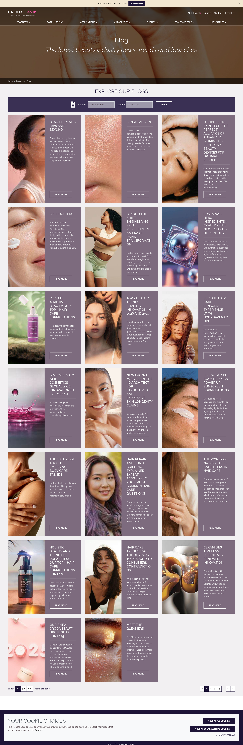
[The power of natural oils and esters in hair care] (180, 494)
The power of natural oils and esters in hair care (216, 465)
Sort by (121, 104)
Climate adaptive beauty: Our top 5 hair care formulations (62, 307)
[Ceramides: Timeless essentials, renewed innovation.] (180, 577)
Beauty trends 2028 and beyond (63, 125)
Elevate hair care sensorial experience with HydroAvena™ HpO (216, 309)
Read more (61, 194)
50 (23, 688)
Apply (164, 104)
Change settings (225, 735)
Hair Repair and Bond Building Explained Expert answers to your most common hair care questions (138, 476)
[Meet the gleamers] (103, 650)
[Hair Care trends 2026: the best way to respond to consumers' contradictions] (103, 577)
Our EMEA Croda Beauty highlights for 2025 (62, 630)
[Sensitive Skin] (103, 159)
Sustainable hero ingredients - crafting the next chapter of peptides (216, 223)
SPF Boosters (61, 214)
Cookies (39, 730)
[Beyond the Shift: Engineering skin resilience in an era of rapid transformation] (103, 247)
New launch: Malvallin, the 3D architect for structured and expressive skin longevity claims (140, 390)
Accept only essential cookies (212, 729)
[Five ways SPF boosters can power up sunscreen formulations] (180, 408)
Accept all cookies (219, 721)
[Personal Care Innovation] (23, 12)
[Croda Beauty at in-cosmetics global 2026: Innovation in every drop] (26, 408)
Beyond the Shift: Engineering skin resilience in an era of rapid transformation (139, 229)
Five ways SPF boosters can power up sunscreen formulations (216, 382)
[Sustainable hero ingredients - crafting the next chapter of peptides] (180, 247)
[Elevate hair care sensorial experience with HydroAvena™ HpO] (180, 327)
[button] (23, 22)
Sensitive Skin (139, 122)
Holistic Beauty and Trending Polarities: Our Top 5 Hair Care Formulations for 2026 (62, 560)
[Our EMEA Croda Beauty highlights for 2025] (26, 650)
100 (30, 688)
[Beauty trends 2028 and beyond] (26, 159)
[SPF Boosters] (26, 247)
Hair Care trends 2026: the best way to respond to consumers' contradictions (139, 558)
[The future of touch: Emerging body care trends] (26, 494)
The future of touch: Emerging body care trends (62, 466)
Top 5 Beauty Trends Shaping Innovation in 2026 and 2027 (139, 305)
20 (18, 688)
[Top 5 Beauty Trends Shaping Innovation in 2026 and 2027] (103, 327)
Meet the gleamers (135, 626)
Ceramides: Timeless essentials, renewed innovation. (214, 554)
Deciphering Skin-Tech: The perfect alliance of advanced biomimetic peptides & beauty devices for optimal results (216, 141)
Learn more (137, 3)
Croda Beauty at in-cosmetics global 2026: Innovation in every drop (62, 384)
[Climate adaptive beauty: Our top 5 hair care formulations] (26, 327)
